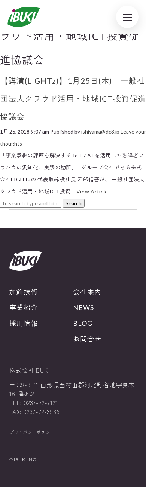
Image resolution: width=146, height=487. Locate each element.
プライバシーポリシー (31, 432)
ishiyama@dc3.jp (100, 131)
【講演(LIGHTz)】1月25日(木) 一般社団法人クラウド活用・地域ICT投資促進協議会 (73, 98)
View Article (92, 191)
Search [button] (74, 203)
